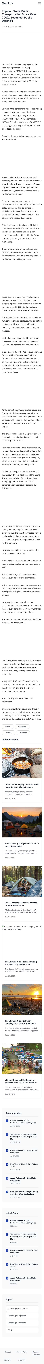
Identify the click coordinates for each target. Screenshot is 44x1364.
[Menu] (39, 3)
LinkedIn (8, 733)
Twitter (7, 726)
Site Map (7, 1360)
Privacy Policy (22, 1352)
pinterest (23, 733)
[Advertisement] (22, 47)
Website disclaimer (36, 1353)
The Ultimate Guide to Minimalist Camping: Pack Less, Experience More (23, 1136)
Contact (8, 1352)
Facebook (22, 726)
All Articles (22, 1360)
